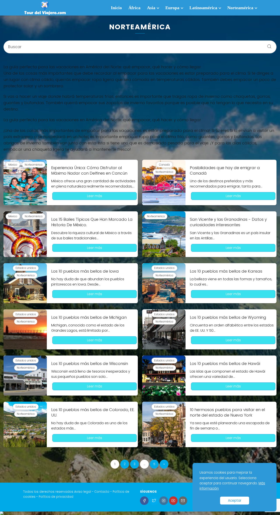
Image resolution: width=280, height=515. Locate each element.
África (134, 7)
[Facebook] (144, 500)
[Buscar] (267, 44)
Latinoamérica (203, 7)
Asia (151, 7)
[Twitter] (154, 500)
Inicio (116, 7)
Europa (172, 7)
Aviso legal (82, 491)
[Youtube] (173, 500)
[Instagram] (163, 500)
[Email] (183, 500)
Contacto (101, 491)
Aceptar (234, 500)
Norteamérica (240, 7)
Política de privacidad (56, 496)
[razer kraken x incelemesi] (140, 513)
